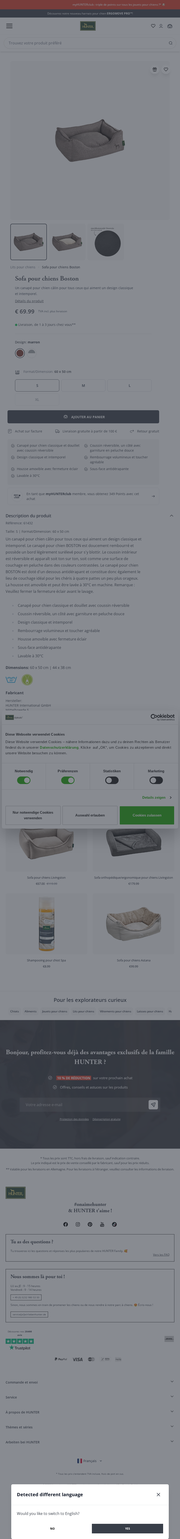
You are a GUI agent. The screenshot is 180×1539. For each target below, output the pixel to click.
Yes (127, 1529)
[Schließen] (158, 1494)
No (52, 1529)
